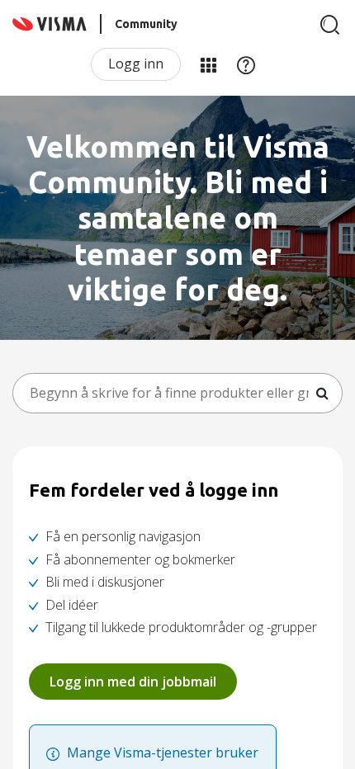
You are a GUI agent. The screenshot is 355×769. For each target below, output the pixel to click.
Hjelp (246, 64)
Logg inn (135, 63)
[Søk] (330, 24)
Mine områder (208, 64)
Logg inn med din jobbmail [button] (133, 681)
